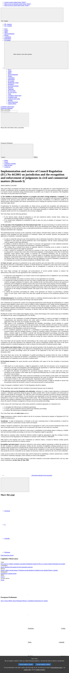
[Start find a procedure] (15, 120)
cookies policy (27, 669)
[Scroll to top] (15, 485)
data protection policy (56, 667)
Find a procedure (5, 110)
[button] (28, 594)
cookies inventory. (40, 669)
